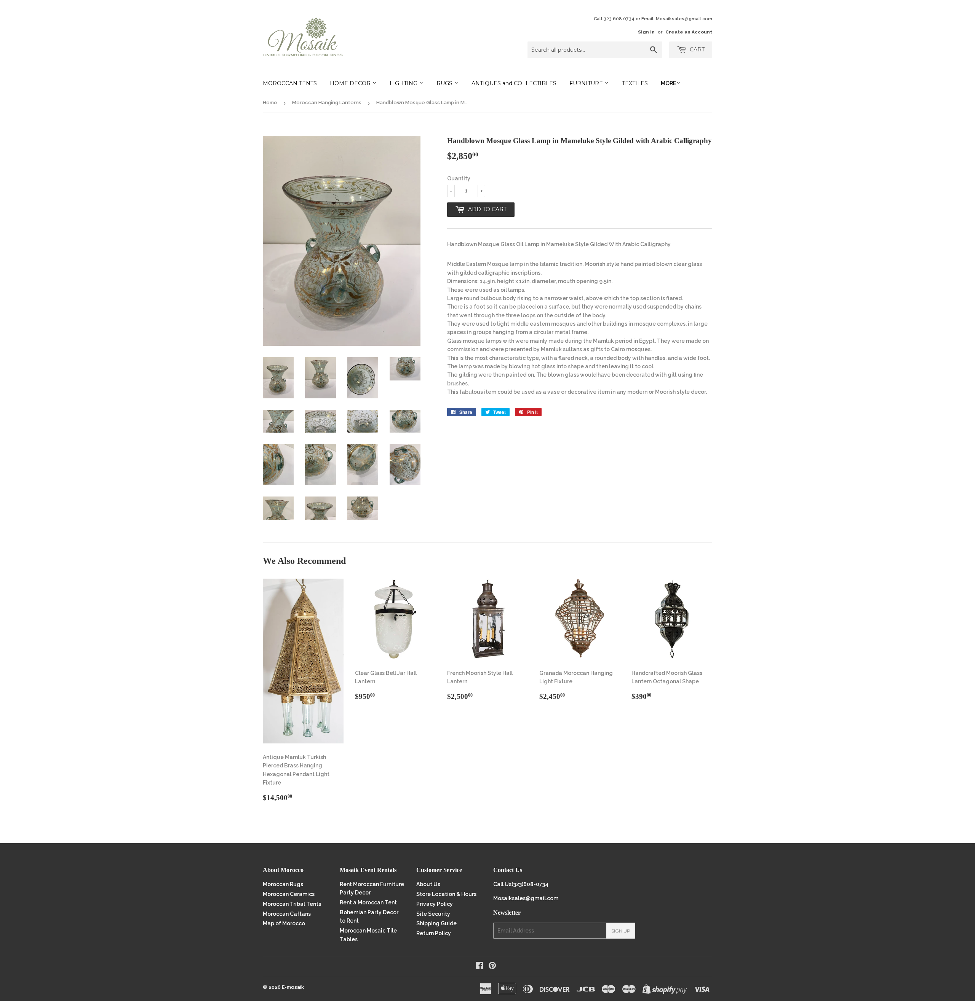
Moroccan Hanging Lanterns (326, 102)
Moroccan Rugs (283, 884)
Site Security (433, 914)
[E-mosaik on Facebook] (479, 966)
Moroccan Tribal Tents (292, 904)
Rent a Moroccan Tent (368, 902)
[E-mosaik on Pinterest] (492, 966)
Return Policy (433, 933)
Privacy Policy (434, 904)
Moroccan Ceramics (289, 894)
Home (270, 102)
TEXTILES (635, 83)
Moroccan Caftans (287, 914)
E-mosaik (293, 987)
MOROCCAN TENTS (290, 83)
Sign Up (620, 931)
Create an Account (688, 32)
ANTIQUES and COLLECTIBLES (514, 83)
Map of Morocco (284, 923)
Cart (696, 49)
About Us (428, 884)
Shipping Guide (436, 923)
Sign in (646, 32)
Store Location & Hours (446, 894)
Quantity (458, 178)
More (668, 83)
